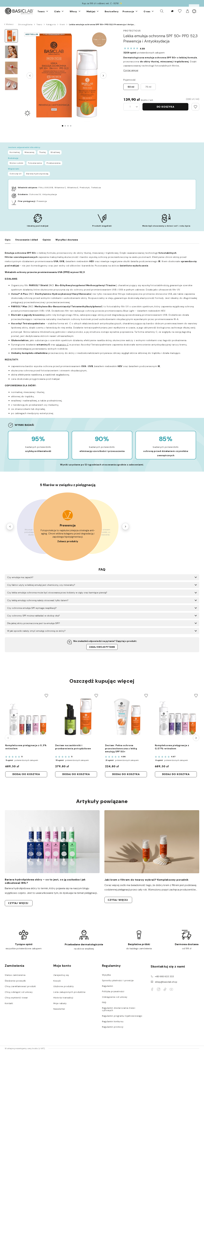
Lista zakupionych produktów (69, 992)
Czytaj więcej (130, 70)
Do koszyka (165, 106)
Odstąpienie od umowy (114, 997)
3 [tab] (68, 126)
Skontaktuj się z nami (168, 966)
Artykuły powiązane (102, 801)
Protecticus (132, 30)
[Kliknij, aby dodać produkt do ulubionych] (195, 106)
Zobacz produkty (67, 541)
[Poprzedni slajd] (30, 75)
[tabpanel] (66, 75)
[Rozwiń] (47, 11)
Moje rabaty (60, 1003)
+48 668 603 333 (164, 976)
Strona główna (25, 24)
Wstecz (9, 24)
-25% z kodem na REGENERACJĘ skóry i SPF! (102, 3)
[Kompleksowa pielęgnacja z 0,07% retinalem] (177, 717)
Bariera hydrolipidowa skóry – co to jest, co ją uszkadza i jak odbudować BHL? (45, 881)
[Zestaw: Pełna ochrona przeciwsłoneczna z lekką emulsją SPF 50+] (127, 717)
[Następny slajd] (103, 75)
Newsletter (59, 1009)
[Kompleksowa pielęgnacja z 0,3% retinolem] (27, 717)
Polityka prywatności (113, 991)
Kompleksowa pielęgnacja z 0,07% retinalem (172, 747)
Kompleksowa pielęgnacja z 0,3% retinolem (26, 747)
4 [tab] (70, 126)
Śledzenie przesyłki (15, 981)
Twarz (39, 24)
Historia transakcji (63, 997)
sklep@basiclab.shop (166, 982)
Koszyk (57, 981)
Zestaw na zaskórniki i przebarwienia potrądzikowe (73, 747)
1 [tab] (62, 126)
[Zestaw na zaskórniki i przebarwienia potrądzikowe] (77, 717)
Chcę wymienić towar (16, 997)
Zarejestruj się (61, 975)
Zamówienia (14, 966)
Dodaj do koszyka (26, 774)
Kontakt (9, 1003)
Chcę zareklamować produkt (20, 986)
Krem (62, 24)
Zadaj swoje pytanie (102, 647)
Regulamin (107, 986)
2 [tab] (65, 126)
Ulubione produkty (63, 986)
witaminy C (62, 344)
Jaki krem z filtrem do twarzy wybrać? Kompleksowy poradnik (146, 879)
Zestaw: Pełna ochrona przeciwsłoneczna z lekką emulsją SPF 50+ (121, 748)
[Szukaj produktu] (162, 11)
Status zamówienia (15, 975)
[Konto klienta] (187, 11)
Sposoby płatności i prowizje (118, 980)
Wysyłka (106, 975)
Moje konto (62, 966)
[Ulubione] (179, 11)
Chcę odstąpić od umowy (19, 992)
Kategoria (51, 24)
